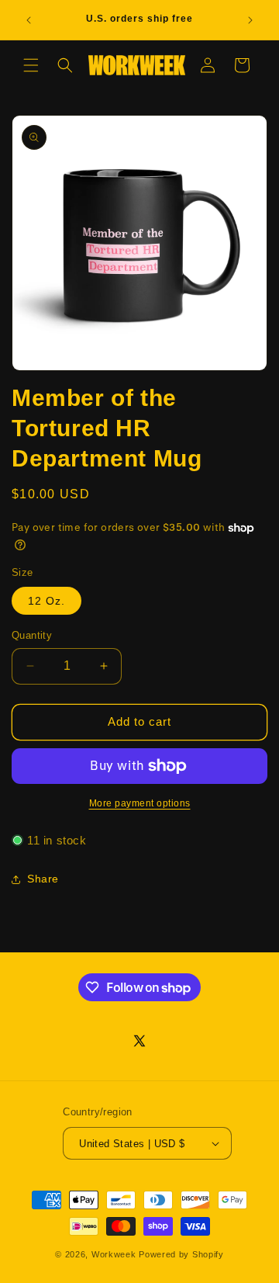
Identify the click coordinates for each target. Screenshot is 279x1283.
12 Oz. (46, 601)
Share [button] (43, 878)
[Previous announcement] (29, 20)
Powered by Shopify (181, 1254)
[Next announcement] (250, 20)
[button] (31, 65)
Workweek (113, 1254)
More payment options (140, 803)
